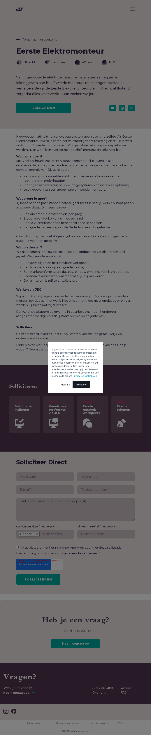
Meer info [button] (65, 384)
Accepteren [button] (81, 384)
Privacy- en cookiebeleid (85, 375)
